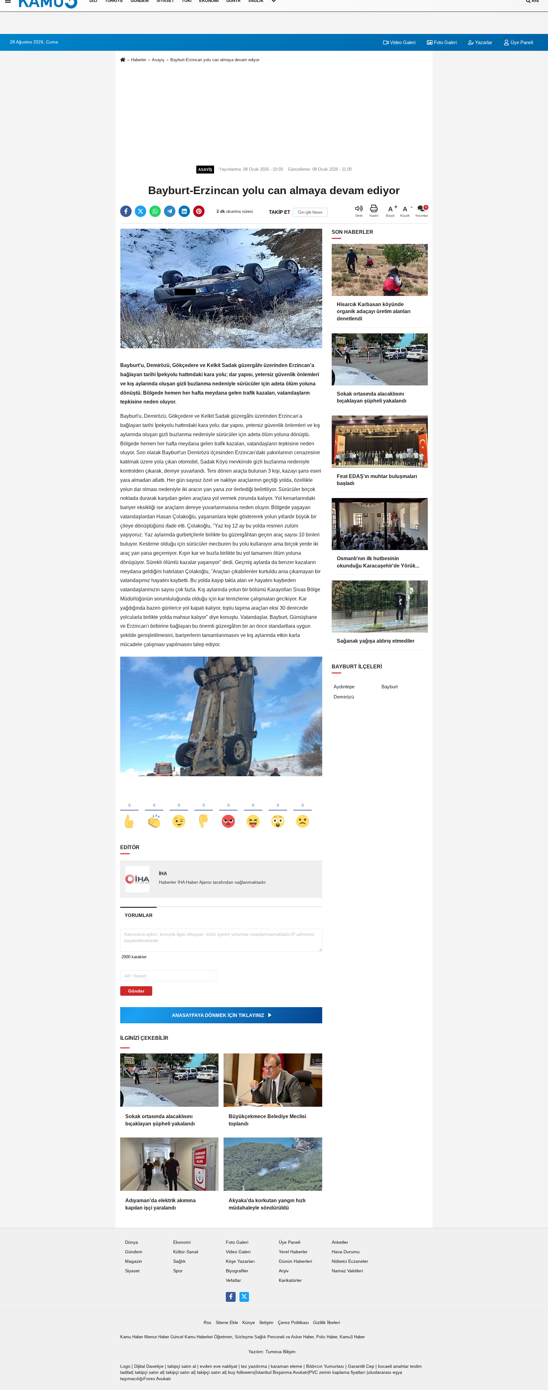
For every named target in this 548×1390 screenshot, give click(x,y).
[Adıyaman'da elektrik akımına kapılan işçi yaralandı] (169, 1164)
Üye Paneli (521, 42)
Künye (248, 1322)
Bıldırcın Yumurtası (325, 1366)
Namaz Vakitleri (347, 1271)
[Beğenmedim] (203, 810)
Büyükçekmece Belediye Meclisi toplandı (267, 1120)
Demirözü (344, 696)
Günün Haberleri (295, 1261)
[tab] (138, 915)
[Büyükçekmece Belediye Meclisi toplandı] (273, 1080)
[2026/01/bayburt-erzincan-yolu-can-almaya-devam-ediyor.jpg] (221, 716)
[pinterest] (199, 211)
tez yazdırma (254, 1366)
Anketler (340, 1242)
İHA (163, 873)
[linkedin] (184, 211)
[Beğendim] (129, 810)
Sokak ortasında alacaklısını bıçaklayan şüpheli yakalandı (160, 1120)
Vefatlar (233, 1280)
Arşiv (284, 1271)
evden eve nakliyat (218, 1366)
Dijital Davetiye (149, 1366)
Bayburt (390, 686)
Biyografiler (237, 1271)
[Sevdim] (179, 810)
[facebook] (126, 211)
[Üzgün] (302, 810)
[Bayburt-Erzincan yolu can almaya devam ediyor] (221, 288)
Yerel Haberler (293, 1251)
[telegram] (169, 211)
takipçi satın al (181, 1366)
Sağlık (179, 1261)
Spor (178, 1271)
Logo (125, 1366)
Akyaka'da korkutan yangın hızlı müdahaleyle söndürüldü (267, 1204)
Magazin (133, 1261)
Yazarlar (483, 42)
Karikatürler (290, 1280)
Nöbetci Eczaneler (350, 1261)
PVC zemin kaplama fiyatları (337, 1372)
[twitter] (140, 211)
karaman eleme (286, 1366)
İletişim (266, 1322)
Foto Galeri (445, 42)
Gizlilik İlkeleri (326, 1322)
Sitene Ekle (227, 1322)
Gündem (133, 1251)
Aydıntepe (344, 686)
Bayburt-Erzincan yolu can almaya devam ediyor (214, 59)
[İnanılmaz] (278, 810)
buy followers (241, 1372)
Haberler (138, 59)
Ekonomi (182, 1242)
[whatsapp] (155, 211)
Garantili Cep (361, 1366)
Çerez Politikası (293, 1322)
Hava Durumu (346, 1251)
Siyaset (132, 1271)
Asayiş (158, 59)
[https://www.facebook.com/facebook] (230, 1296)
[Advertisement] (274, 113)
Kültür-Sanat (185, 1251)
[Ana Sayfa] (122, 60)
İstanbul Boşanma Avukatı (282, 1372)
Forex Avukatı (157, 1378)
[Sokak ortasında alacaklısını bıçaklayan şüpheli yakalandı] (169, 1080)
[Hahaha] (253, 810)
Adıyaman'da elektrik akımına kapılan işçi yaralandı (160, 1204)
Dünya (131, 1242)
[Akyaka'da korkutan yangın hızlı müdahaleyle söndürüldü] (273, 1164)
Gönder (136, 990)
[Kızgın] (228, 810)
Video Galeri (402, 42)
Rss (207, 1322)
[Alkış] (154, 810)
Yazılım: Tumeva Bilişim (272, 1351)
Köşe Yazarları (240, 1261)
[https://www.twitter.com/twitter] (244, 1296)
